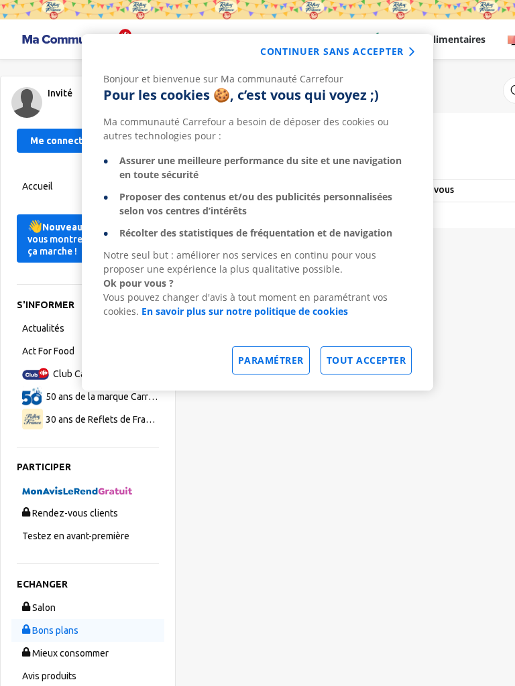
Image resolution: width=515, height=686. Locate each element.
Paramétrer (271, 360)
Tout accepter (366, 360)
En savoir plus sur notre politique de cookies (244, 311)
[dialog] (257, 212)
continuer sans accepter (332, 51)
